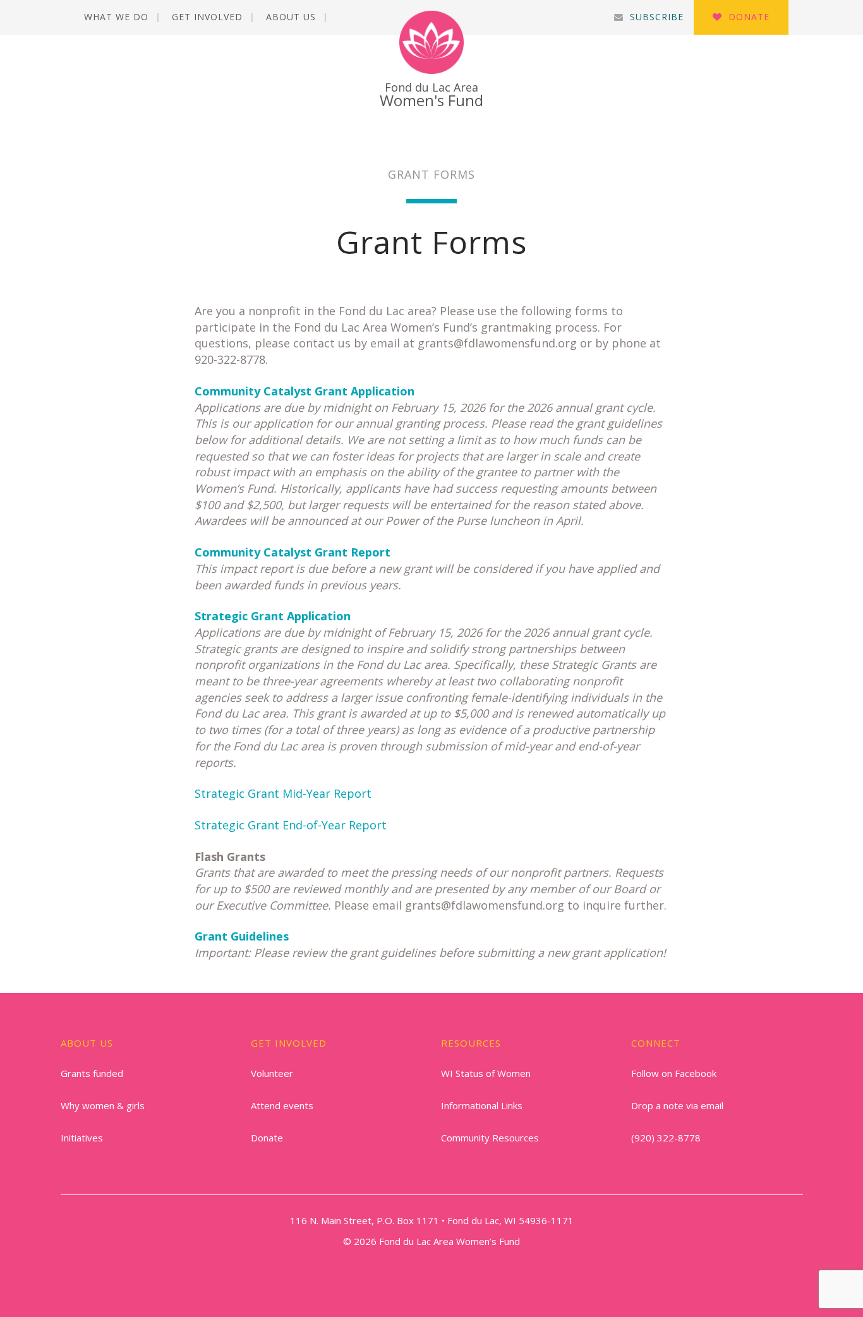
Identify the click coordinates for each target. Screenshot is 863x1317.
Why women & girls (103, 1105)
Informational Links (481, 1105)
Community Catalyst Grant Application (304, 391)
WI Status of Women (486, 1073)
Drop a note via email (677, 1105)
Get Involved (207, 17)
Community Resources (490, 1137)
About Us (291, 17)
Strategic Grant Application (273, 615)
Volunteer (272, 1073)
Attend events (282, 1105)
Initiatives (82, 1137)
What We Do (116, 17)
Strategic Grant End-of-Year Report (291, 825)
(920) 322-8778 (666, 1137)
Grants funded (92, 1073)
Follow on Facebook (673, 1073)
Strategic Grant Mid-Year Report (283, 793)
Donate (748, 17)
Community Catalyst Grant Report (292, 552)
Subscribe (657, 17)
